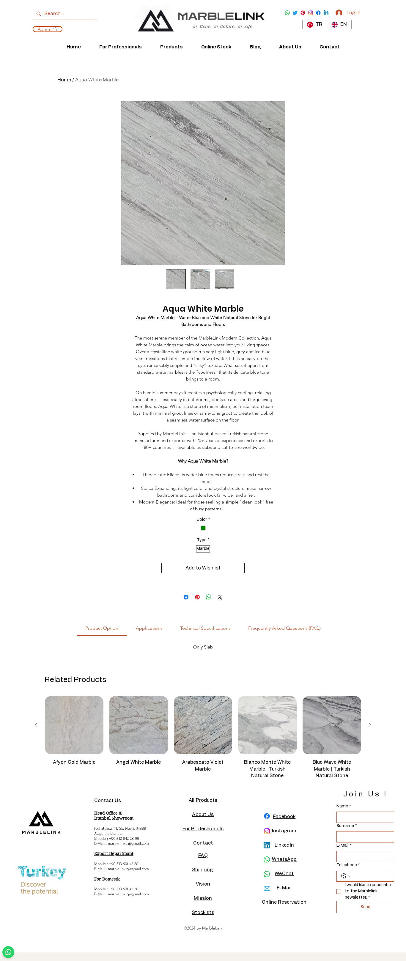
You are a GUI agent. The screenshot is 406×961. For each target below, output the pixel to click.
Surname (346, 826)
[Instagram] (311, 13)
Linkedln (284, 845)
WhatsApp (284, 859)
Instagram (284, 831)
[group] (203, 740)
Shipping (202, 869)
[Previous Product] (36, 724)
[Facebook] (318, 13)
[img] (199, 37)
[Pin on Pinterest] (197, 597)
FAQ (202, 855)
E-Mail (343, 845)
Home (64, 80)
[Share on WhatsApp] (208, 597)
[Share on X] (220, 597)
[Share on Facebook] (186, 597)
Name (343, 806)
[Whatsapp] (287, 13)
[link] (101, 628)
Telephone (348, 865)
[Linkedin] (326, 13)
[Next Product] (369, 724)
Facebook (284, 816)
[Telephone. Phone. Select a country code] (346, 876)
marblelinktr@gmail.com (128, 843)
